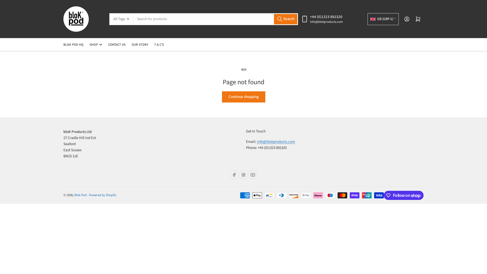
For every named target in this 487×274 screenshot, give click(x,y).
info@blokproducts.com (326, 22)
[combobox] (215, 19)
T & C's (159, 44)
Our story (140, 44)
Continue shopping (244, 96)
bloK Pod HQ (73, 44)
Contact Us (117, 44)
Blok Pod (80, 195)
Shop (94, 44)
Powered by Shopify (102, 195)
